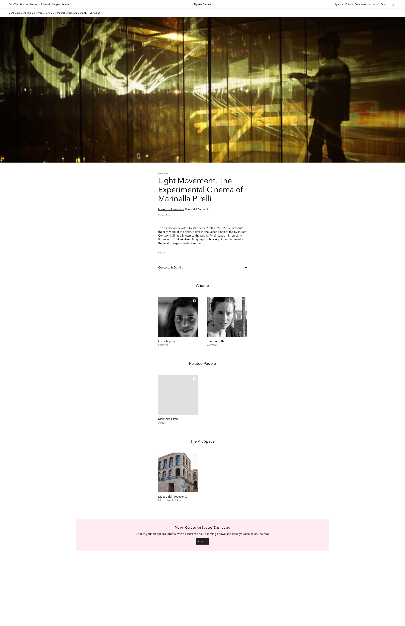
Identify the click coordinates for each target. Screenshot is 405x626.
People (56, 4)
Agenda (339, 4)
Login (393, 4)
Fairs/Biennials (16, 4)
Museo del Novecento (171, 209)
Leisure (65, 4)
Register (202, 541)
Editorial (45, 4)
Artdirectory (32, 4)
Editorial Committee (355, 4)
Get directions (164, 215)
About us (373, 4)
